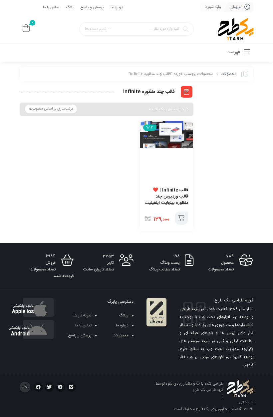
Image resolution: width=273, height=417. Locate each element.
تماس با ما (51, 7)
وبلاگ (124, 315)
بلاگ (70, 7)
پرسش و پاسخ (92, 7)
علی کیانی (246, 403)
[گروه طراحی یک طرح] (235, 29)
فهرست (233, 52)
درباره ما (117, 7)
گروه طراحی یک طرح (208, 390)
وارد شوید (213, 7)
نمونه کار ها (83, 315)
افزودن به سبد (181, 218)
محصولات (228, 74)
